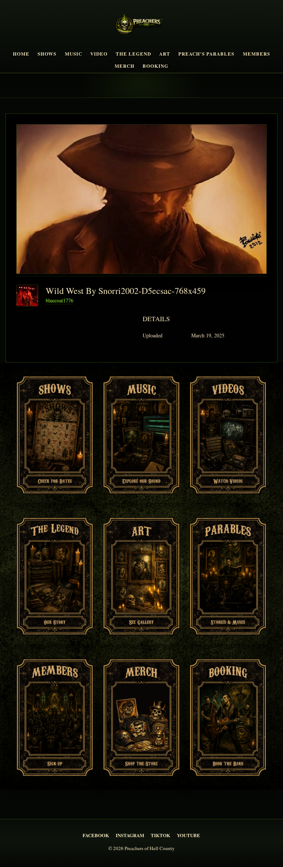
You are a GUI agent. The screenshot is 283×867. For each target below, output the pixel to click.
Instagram (130, 835)
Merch (124, 66)
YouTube (188, 835)
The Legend (133, 53)
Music (73, 53)
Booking (155, 66)
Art (164, 53)
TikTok (160, 835)
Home (21, 53)
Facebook (96, 835)
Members (256, 53)
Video (99, 53)
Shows (47, 53)
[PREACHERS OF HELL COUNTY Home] (141, 25)
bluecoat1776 (59, 300)
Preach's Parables (206, 53)
